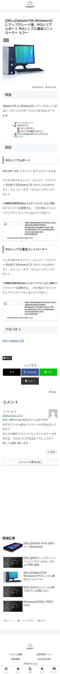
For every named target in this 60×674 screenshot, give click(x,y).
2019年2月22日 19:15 (12, 416)
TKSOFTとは (30, 663)
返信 (53, 452)
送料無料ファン (44, 654)
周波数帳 (15, 659)
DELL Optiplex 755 (13, 340)
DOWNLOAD (44, 659)
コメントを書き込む (30, 462)
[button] (30, 381)
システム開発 (15, 654)
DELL (8, 358)
